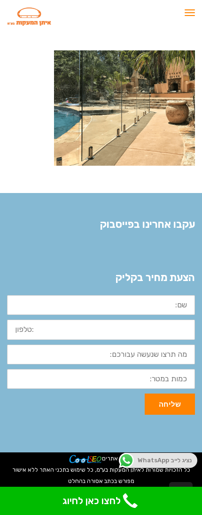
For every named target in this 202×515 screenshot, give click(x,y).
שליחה (170, 404)
